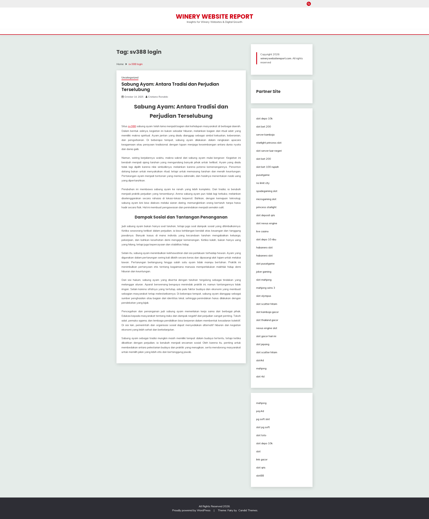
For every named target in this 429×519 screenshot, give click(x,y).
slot (258, 451)
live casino (262, 231)
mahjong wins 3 (265, 287)
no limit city (263, 183)
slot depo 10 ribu (266, 239)
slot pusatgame (265, 263)
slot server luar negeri (269, 150)
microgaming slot (266, 199)
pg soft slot (263, 419)
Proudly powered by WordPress (191, 510)
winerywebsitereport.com (275, 58)
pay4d (260, 411)
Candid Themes (247, 510)
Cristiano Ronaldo (158, 96)
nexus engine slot (266, 328)
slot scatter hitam (266, 304)
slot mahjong (263, 279)
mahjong (261, 368)
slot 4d (260, 376)
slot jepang (262, 344)
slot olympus (263, 295)
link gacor (261, 459)
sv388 (132, 126)
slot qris (260, 467)
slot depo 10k (264, 118)
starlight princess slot (269, 142)
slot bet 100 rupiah (267, 166)
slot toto (261, 435)
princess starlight (266, 207)
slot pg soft (263, 427)
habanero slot (264, 247)
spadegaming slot (266, 191)
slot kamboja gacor (267, 312)
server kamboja (265, 134)
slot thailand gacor (267, 320)
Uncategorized (129, 77)
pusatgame (263, 175)
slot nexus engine (266, 223)
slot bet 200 (263, 126)
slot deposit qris (265, 215)
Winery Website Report (214, 16)
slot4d (260, 360)
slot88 (260, 475)
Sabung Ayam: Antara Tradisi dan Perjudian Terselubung (170, 87)
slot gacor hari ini (266, 336)
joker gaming (263, 271)
